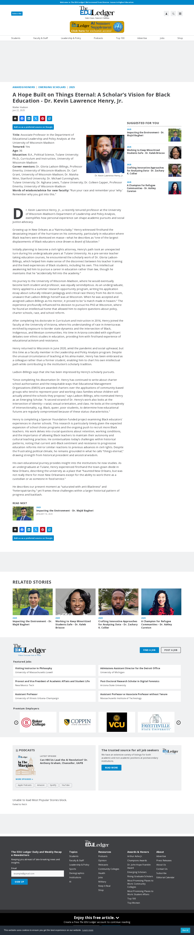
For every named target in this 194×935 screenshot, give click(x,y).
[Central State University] (77, 722)
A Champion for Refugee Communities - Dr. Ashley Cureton (141, 188)
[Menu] (180, 13)
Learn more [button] (87, 930)
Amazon (41, 785)
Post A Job (170, 650)
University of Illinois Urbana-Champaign (37, 698)
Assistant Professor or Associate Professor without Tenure (133, 694)
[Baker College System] (116, 722)
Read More (111, 767)
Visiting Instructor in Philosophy (33, 668)
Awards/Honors (24, 87)
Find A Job (149, 650)
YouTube (66, 785)
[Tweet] (35, 118)
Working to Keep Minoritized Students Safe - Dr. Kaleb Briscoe (146, 152)
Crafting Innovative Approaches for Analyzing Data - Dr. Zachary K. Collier (145, 170)
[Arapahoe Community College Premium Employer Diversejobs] (38, 722)
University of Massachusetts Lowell (34, 672)
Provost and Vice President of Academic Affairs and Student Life (52, 681)
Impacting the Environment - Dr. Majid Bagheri (64, 510)
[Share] (22, 118)
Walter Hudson (20, 107)
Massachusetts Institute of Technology (121, 698)
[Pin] (42, 118)
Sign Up (19, 881)
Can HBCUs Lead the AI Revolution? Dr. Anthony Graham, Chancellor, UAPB (64, 761)
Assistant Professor (26, 694)
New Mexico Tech (24, 685)
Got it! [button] (185, 930)
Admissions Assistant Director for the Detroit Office (130, 668)
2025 (72, 87)
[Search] (173, 13)
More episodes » (24, 779)
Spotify (53, 785)
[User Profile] (166, 13)
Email (14, 868)
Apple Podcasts (25, 785)
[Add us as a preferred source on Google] (49, 118)
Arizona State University (113, 685)
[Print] (15, 118)
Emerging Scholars (52, 87)
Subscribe (17, 13)
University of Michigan (112, 672)
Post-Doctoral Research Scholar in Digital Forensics (129, 681)
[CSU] (156, 722)
